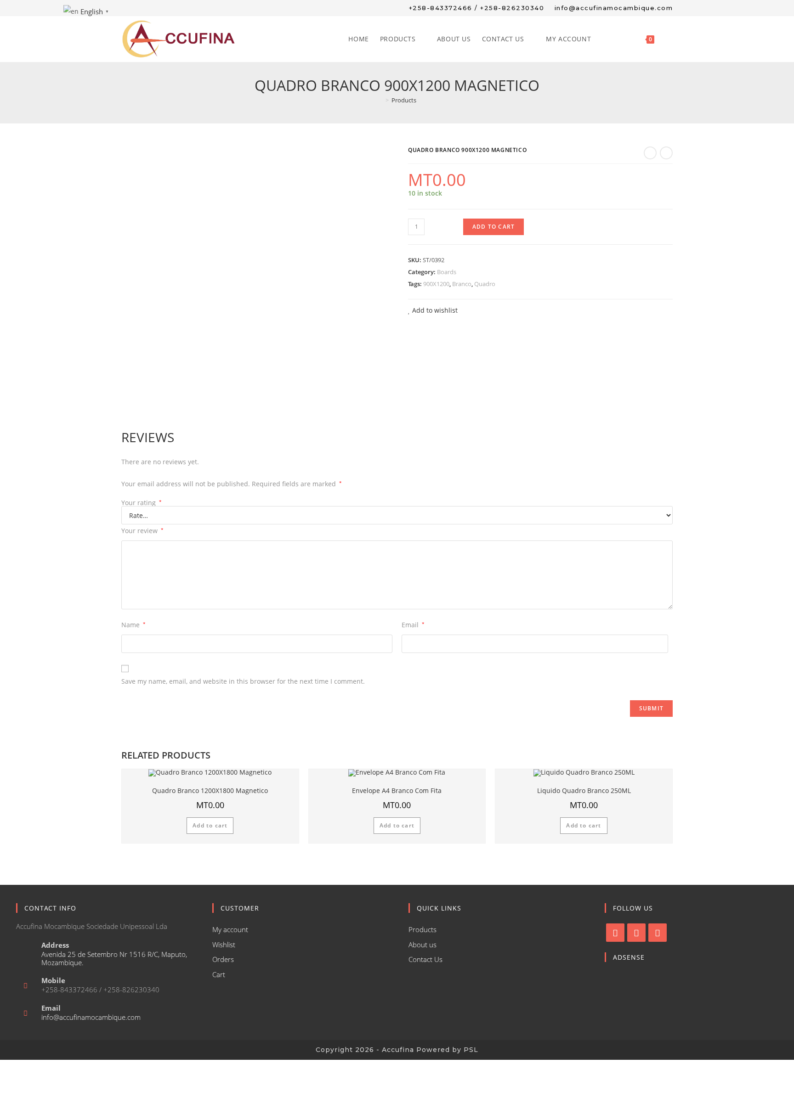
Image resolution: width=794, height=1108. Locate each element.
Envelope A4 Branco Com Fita (397, 790)
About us (422, 944)
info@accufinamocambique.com (91, 1017)
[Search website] (670, 39)
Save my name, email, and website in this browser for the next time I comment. (243, 681)
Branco (461, 284)
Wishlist (223, 944)
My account (230, 929)
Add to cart (493, 227)
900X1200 (436, 284)
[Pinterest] (657, 932)
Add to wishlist (434, 310)
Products (422, 929)
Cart (218, 974)
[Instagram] (636, 932)
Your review (142, 530)
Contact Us (425, 959)
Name (133, 624)
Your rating (141, 503)
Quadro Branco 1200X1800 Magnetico (210, 790)
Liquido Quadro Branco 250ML (584, 790)
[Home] (380, 100)
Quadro (484, 284)
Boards (446, 272)
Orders (223, 959)
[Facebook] (615, 932)
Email (413, 624)
